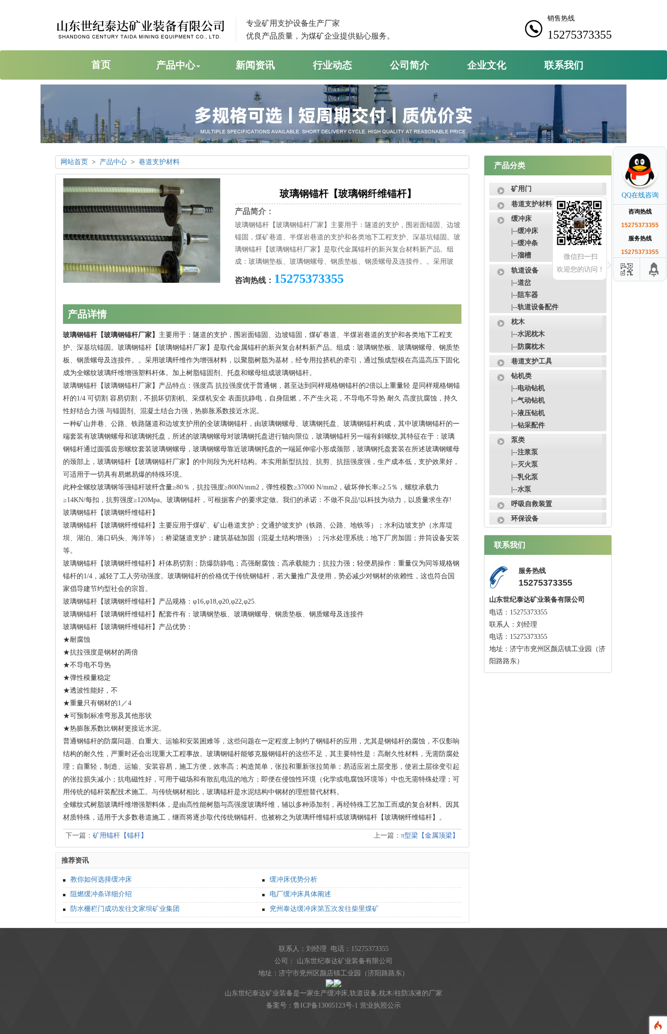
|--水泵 (521, 489)
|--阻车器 (524, 294)
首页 (101, 64)
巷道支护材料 (159, 162)
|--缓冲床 (524, 230)
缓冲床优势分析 (293, 879)
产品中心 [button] (175, 65)
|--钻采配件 (528, 425)
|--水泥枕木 (528, 334)
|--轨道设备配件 (535, 307)
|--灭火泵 (524, 464)
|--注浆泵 (524, 452)
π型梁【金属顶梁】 (430, 835)
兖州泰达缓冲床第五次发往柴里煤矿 (324, 908)
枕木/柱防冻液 (400, 993)
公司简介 (409, 65)
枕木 (518, 321)
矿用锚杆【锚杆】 (120, 835)
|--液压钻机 (528, 413)
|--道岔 (521, 282)
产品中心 (113, 162)
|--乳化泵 (524, 477)
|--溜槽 (521, 255)
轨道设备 (525, 270)
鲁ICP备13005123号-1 (325, 1005)
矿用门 (521, 188)
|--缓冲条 (524, 243)
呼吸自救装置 (531, 503)
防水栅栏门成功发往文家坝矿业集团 (125, 908)
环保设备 (525, 518)
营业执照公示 (380, 1005)
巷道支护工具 (531, 361)
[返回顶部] (654, 269)
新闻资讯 (255, 65)
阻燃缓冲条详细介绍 (101, 894)
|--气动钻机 (528, 400)
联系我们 (564, 65)
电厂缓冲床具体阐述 (300, 894)
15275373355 (309, 279)
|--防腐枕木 (528, 346)
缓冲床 (521, 218)
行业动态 (332, 65)
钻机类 (521, 376)
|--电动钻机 (528, 388)
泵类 (518, 439)
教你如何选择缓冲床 (101, 879)
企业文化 (486, 65)
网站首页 (74, 162)
